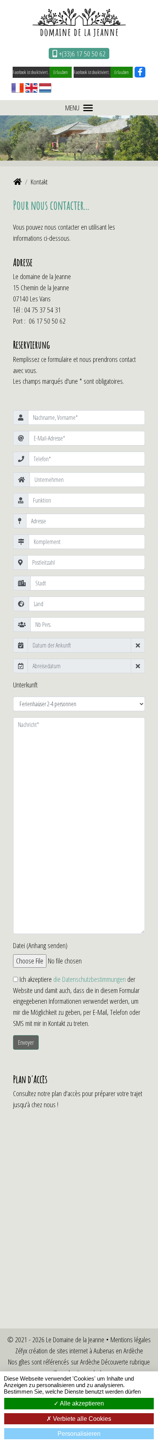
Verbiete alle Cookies (81, 1418)
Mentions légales (130, 1339)
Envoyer (26, 1042)
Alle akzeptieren (81, 1403)
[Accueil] (17, 181)
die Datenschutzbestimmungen (89, 979)
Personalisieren (79, 1433)
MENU (72, 107)
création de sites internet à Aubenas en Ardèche (86, 1350)
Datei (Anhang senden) (40, 945)
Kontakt (39, 181)
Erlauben (60, 72)
